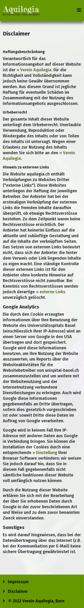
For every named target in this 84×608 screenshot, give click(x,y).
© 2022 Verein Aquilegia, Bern (35, 601)
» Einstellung (44, 452)
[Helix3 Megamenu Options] (79, 10)
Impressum (18, 581)
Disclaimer (17, 591)
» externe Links (50, 291)
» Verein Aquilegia (34, 69)
